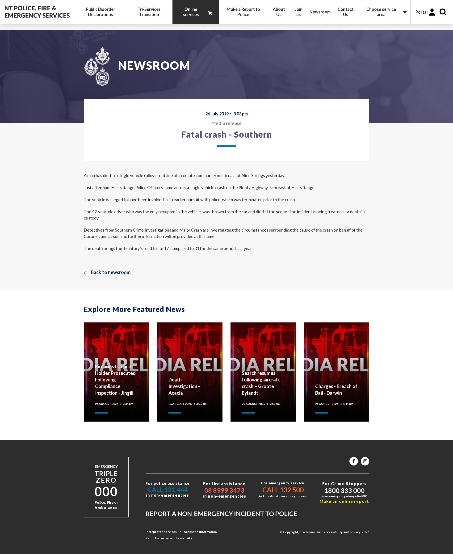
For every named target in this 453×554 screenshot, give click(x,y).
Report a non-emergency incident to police (221, 513)
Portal (421, 12)
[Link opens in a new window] (353, 461)
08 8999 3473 (224, 490)
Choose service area (381, 12)
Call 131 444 (167, 489)
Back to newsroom (111, 272)
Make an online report (344, 501)
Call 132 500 (283, 490)
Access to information (200, 532)
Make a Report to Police (243, 12)
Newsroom (320, 11)
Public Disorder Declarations (100, 12)
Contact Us (346, 12)
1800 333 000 (344, 490)
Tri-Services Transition (149, 12)
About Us (279, 12)
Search (443, 12)
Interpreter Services (161, 532)
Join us (298, 12)
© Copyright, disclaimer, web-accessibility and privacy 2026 (324, 532)
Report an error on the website (169, 538)
